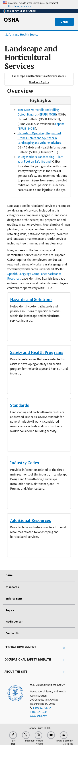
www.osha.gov (38, 716)
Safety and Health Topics (21, 35)
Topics (10, 610)
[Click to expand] (39, 4)
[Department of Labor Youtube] (51, 735)
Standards (19, 405)
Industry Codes (24, 463)
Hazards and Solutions (31, 299)
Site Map (13, 742)
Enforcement (14, 598)
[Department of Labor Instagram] (38, 735)
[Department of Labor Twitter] (26, 735)
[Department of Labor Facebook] (13, 735)
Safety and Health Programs (36, 352)
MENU (64, 22)
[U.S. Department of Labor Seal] (15, 693)
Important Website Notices (34, 742)
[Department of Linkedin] (63, 735)
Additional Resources (30, 520)
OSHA (11, 19)
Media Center (14, 621)
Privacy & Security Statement (64, 742)
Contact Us (12, 633)
